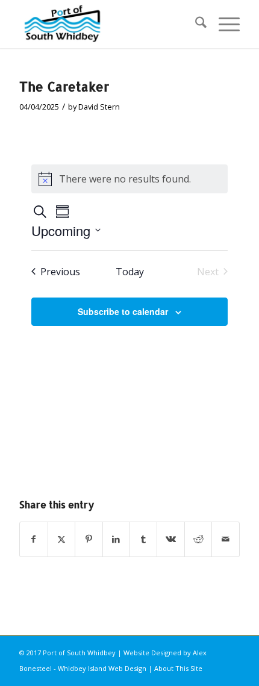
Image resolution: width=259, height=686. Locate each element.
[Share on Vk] (170, 539)
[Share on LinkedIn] (116, 539)
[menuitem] (195, 24)
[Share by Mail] (225, 539)
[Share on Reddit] (198, 539)
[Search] (195, 24)
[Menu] (223, 24)
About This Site (178, 668)
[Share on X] (61, 539)
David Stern (99, 106)
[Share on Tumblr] (143, 539)
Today (130, 271)
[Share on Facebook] (33, 539)
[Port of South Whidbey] (107, 24)
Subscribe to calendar (123, 311)
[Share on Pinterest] (88, 539)
